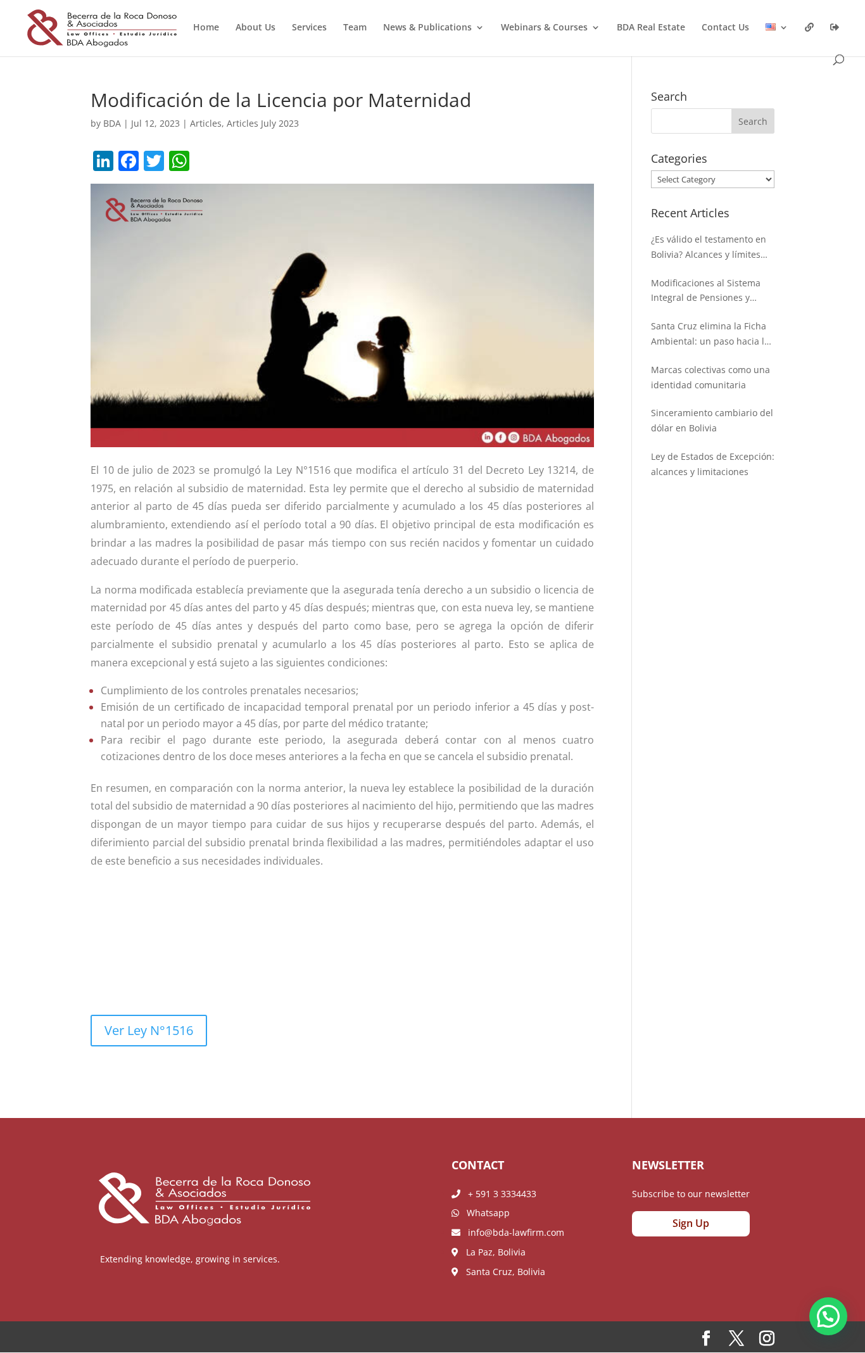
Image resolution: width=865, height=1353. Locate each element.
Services (309, 28)
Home (206, 28)
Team (355, 28)
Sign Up (690, 1223)
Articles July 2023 (263, 123)
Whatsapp (484, 1213)
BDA (112, 123)
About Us (255, 28)
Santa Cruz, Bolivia (501, 1272)
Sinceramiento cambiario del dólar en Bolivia (712, 420)
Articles (206, 123)
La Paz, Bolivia (492, 1252)
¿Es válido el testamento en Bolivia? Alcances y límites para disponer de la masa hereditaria (708, 247)
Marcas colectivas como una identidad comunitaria (710, 377)
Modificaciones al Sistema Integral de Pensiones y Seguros (706, 291)
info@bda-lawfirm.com (512, 1232)
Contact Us (725, 28)
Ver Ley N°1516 (148, 1030)
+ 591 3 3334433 (498, 1194)
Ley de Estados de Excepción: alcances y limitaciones (712, 464)
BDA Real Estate (651, 28)
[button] (828, 1316)
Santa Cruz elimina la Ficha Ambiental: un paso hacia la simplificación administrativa (712, 334)
